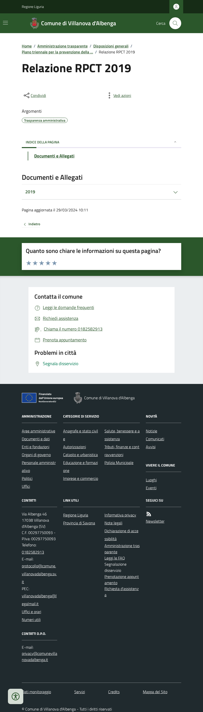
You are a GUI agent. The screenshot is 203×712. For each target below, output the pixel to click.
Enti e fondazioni (35, 447)
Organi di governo (36, 455)
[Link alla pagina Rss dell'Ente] (149, 514)
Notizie (151, 431)
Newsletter (155, 521)
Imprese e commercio (80, 478)
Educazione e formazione (80, 466)
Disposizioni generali (110, 46)
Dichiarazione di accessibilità (121, 535)
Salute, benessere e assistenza (122, 435)
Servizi (79, 692)
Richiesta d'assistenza (121, 592)
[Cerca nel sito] (173, 23)
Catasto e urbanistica (80, 455)
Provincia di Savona (79, 523)
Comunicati (155, 439)
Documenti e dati (36, 439)
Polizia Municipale (118, 463)
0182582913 (33, 552)
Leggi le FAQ (114, 558)
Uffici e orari (31, 612)
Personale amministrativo (39, 466)
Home (27, 46)
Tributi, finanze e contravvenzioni (121, 451)
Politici (27, 478)
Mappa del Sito (155, 692)
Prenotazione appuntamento (121, 580)
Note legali (113, 523)
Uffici (26, 486)
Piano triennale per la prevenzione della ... (57, 52)
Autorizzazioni (74, 447)
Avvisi (150, 447)
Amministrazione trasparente (62, 46)
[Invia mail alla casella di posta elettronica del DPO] (39, 656)
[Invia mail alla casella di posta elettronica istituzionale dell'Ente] (39, 574)
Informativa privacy (120, 515)
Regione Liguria (33, 6)
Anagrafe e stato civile (80, 435)
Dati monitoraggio (36, 692)
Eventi (151, 488)
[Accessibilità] (16, 696)
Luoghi (151, 480)
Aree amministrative (38, 431)
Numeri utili (31, 620)
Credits (114, 692)
